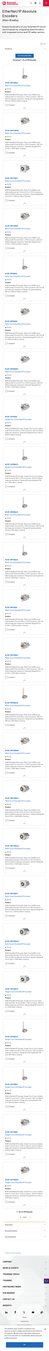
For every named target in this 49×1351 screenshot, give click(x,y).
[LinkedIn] (7, 1312)
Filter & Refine (24, 56)
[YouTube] (33, 1312)
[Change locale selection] (35, 3)
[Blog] (41, 1312)
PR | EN (25, 1317)
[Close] (45, 1329)
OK (24, 1345)
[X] (24, 1312)
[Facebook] (15, 1312)
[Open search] (31, 3)
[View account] (40, 3)
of (24, 1217)
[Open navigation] (46, 3)
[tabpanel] (24, 638)
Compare (11, 105)
